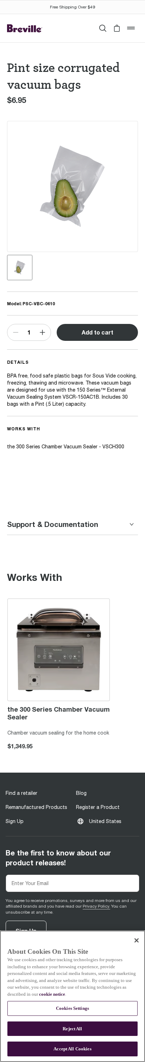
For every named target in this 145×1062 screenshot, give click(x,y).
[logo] (24, 28)
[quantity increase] (42, 332)
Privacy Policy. (96, 906)
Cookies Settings (72, 1008)
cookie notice (52, 994)
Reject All (72, 1028)
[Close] (136, 940)
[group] (19, 267)
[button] (117, 28)
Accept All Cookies (72, 1048)
